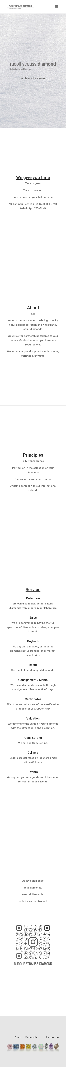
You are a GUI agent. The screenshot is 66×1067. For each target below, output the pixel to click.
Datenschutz (33, 1037)
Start (18, 1037)
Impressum (52, 1037)
